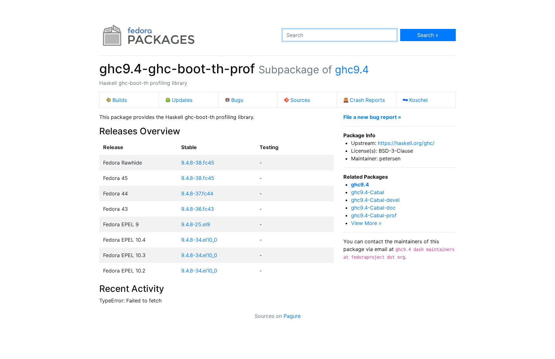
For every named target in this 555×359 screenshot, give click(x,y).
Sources (300, 100)
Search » (427, 35)
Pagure (292, 316)
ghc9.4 (352, 69)
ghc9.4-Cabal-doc (373, 207)
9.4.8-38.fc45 (197, 162)
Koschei (418, 100)
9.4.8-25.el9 (195, 224)
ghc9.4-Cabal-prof (374, 215)
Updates (182, 100)
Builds (119, 100)
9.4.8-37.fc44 (197, 193)
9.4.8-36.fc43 (197, 209)
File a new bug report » (372, 117)
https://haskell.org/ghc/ (406, 143)
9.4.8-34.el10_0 (199, 240)
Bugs (237, 100)
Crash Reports (367, 100)
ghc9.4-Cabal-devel (375, 200)
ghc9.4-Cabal (367, 192)
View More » (366, 223)
